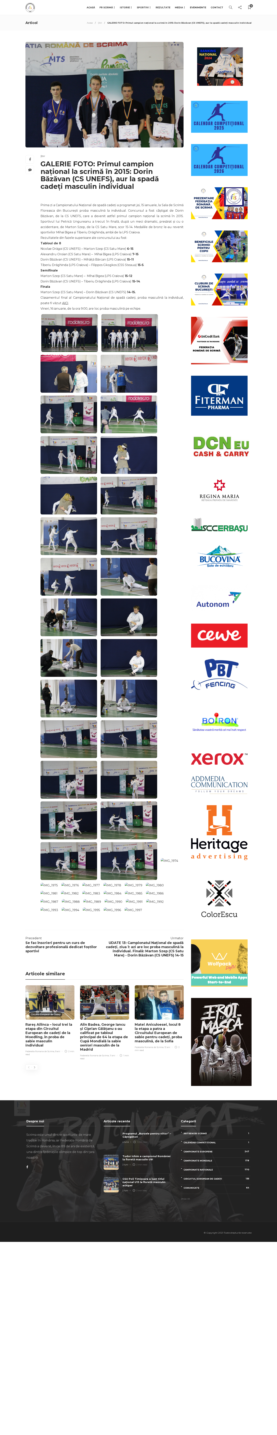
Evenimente (198, 7)
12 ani (167, 1047)
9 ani (57, 1051)
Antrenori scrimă (216, 1133)
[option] (50, 1021)
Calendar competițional (216, 1142)
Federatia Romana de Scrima (39, 1051)
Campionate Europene (216, 1151)
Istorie (125, 7)
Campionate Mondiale (216, 1160)
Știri (100, 23)
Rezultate (163, 7)
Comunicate (216, 1187)
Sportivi (143, 7)
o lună (125, 1142)
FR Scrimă (106, 7)
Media (179, 7)
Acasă (91, 7)
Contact (217, 7)
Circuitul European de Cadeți (45, 1014)
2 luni (125, 1164)
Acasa (90, 23)
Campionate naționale (216, 1169)
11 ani (112, 1055)
